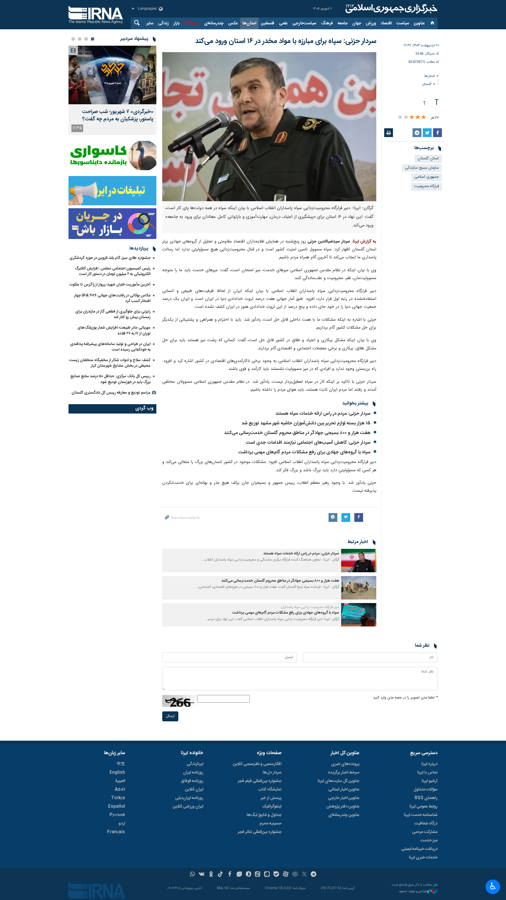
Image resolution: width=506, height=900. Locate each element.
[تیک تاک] (220, 874)
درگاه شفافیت (425, 823)
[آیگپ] (267, 874)
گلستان (426, 84)
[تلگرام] (314, 874)
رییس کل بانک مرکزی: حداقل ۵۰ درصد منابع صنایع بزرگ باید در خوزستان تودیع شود (110, 379)
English (117, 772)
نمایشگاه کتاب (269, 789)
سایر (149, 23)
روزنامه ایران (193, 772)
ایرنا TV (189, 23)
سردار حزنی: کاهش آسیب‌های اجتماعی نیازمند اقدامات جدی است (308, 443)
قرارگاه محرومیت (426, 186)
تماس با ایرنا (427, 772)
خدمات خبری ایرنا (423, 857)
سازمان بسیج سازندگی (422, 168)
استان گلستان (428, 159)
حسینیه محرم (270, 823)
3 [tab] (79, 39)
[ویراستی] (239, 874)
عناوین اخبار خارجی (343, 798)
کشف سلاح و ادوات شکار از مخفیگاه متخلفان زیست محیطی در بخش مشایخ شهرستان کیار (110, 363)
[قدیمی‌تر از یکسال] (358, 560)
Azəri (120, 789)
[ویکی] (202, 874)
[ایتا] (258, 874)
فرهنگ (327, 23)
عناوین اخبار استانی (343, 789)
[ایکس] (304, 874)
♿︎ (493, 886)
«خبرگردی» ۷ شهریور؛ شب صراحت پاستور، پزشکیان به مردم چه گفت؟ (117, 116)
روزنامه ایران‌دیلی (189, 798)
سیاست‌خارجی (304, 23)
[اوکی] (211, 874)
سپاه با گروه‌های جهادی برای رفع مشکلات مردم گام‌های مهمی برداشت (304, 452)
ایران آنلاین (194, 789)
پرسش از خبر (271, 798)
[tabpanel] (112, 90)
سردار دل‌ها (272, 772)
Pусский (117, 815)
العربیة (120, 781)
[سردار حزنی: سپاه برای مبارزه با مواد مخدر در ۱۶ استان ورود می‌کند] (269, 126)
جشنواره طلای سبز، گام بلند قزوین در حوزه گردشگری (110, 258)
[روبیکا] (295, 874)
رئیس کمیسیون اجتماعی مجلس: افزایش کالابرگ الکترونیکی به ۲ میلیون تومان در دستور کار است (113, 271)
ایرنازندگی (195, 764)
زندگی (163, 23)
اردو (122, 823)
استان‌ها (249, 23)
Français (116, 832)
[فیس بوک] (230, 874)
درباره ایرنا (429, 764)
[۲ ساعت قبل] (112, 75)
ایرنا (390, 9)
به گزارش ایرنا (364, 241)
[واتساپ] (192, 874)
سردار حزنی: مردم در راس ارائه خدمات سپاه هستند (323, 414)
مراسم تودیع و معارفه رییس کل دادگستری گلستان (111, 393)
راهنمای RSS (426, 798)
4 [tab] (73, 39)
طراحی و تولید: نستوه (413, 891)
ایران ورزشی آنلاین (188, 806)
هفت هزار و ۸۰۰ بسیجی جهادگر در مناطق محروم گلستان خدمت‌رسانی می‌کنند (297, 433)
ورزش (371, 23)
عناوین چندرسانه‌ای (343, 815)
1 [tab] (92, 39)
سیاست (402, 23)
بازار (176, 23)
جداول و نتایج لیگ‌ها (264, 815)
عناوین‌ (419, 23)
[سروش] (248, 874)
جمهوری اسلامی (426, 177)
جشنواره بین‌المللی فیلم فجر (259, 781)
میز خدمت (428, 840)
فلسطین (267, 23)
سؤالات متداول (425, 789)
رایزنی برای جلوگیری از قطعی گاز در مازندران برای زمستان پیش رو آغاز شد (113, 314)
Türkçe (118, 798)
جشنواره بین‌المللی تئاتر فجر (259, 832)
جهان (356, 23)
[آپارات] (286, 874)
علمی (283, 23)
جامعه (343, 23)
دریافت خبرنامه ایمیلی (419, 849)
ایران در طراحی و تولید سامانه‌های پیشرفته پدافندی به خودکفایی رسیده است (110, 347)
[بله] (276, 874)
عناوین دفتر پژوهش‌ (342, 806)
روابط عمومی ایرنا (423, 806)
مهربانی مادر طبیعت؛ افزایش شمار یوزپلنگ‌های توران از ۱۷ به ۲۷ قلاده (114, 331)
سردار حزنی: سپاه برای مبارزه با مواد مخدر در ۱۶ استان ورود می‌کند (285, 41)
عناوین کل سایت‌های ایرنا (338, 781)
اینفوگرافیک (271, 806)
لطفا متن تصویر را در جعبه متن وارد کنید (405, 698)
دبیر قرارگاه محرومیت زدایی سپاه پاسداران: (309, 607)
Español (116, 806)
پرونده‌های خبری (345, 764)
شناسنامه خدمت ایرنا (420, 815)
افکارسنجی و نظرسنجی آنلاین (257, 764)
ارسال (170, 716)
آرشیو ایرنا (429, 781)
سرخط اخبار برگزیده (343, 772)
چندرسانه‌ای (213, 23)
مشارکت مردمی (424, 832)
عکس (233, 23)
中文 (121, 764)
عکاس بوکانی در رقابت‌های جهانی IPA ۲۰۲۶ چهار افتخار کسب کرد (112, 298)
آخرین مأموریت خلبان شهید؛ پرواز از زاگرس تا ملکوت (110, 284)
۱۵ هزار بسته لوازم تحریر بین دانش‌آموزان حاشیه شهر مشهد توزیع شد (306, 423)
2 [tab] (86, 39)
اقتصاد (386, 23)
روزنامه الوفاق (192, 781)
